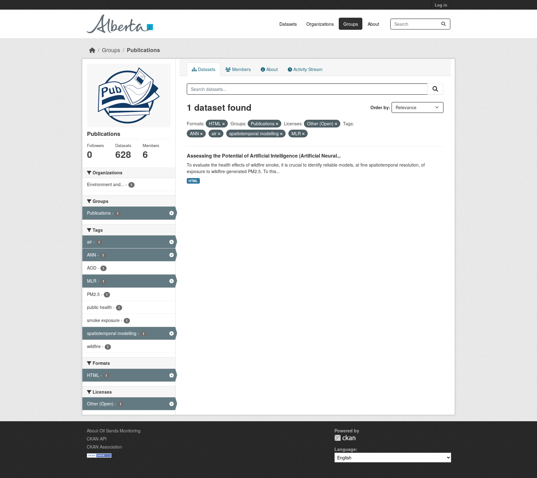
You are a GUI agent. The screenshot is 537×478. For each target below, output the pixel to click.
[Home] (92, 50)
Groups (350, 24)
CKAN (345, 438)
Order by (379, 107)
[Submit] (443, 24)
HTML (193, 180)
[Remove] (223, 123)
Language (345, 449)
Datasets (288, 24)
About (373, 24)
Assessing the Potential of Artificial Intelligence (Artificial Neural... (264, 155)
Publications (143, 50)
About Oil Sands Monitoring (113, 430)
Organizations (320, 24)
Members (241, 69)
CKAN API (97, 439)
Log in (441, 5)
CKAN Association (104, 447)
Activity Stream (307, 69)
